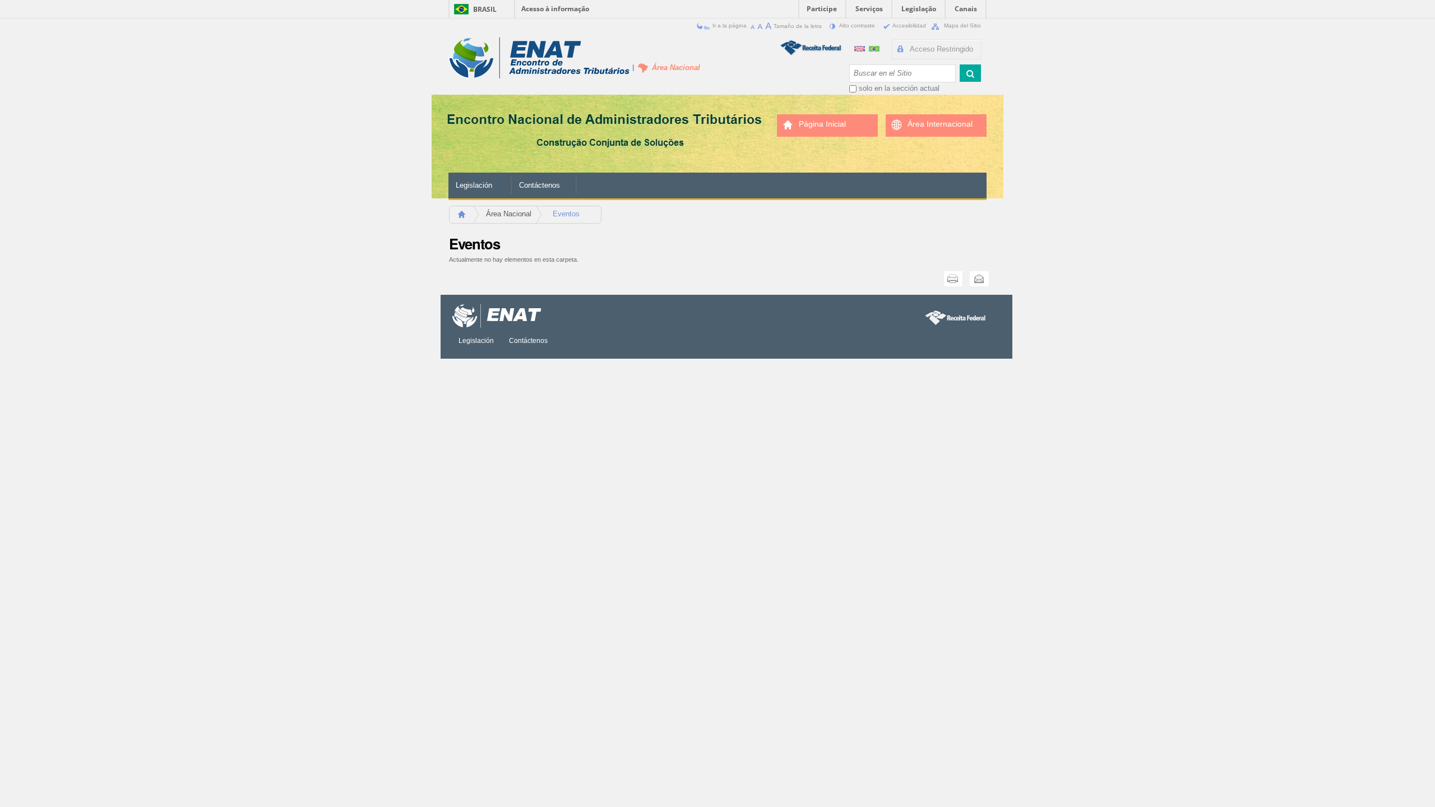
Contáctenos (539, 185)
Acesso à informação (555, 8)
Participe (822, 8)
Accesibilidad (909, 25)
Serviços (869, 8)
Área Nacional (508, 214)
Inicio (466, 218)
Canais (966, 8)
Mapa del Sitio (961, 25)
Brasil (485, 9)
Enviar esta (979, 278)
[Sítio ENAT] (538, 58)
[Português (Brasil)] (874, 47)
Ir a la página (729, 25)
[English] (860, 47)
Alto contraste (857, 25)
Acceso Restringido (941, 49)
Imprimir (953, 278)
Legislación (474, 185)
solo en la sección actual (899, 88)
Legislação (918, 8)
